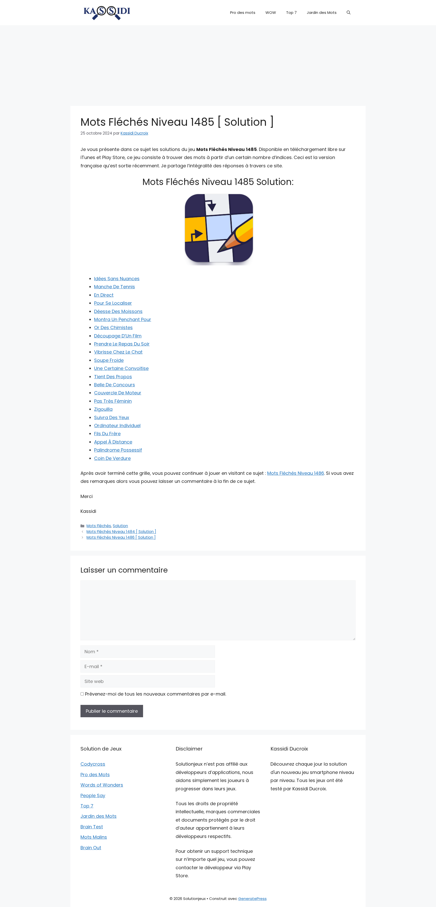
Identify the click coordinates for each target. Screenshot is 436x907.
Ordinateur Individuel (117, 425)
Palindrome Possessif (118, 450)
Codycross (92, 764)
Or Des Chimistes (113, 327)
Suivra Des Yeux (111, 417)
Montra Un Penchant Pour (122, 319)
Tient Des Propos (113, 376)
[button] (349, 12)
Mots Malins (93, 837)
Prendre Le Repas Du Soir (122, 344)
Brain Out (90, 848)
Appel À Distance (113, 442)
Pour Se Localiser (113, 303)
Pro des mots (242, 12)
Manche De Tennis (114, 287)
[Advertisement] (218, 63)
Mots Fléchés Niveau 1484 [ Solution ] (121, 531)
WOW (270, 12)
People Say (92, 795)
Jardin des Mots (322, 12)
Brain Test (91, 827)
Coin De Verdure (112, 458)
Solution (120, 525)
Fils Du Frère (107, 433)
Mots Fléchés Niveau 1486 (295, 473)
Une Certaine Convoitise (121, 368)
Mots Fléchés (99, 525)
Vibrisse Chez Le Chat (118, 352)
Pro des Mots (95, 774)
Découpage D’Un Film (118, 336)
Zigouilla (103, 409)
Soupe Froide (109, 360)
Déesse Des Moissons (118, 311)
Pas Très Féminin (113, 401)
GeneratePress (252, 898)
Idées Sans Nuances (117, 278)
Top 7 (291, 12)
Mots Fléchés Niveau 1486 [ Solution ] (121, 537)
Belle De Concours (114, 385)
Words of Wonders (101, 785)
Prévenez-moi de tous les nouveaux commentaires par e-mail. (155, 694)
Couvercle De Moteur (117, 393)
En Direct (104, 295)
